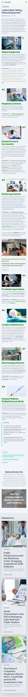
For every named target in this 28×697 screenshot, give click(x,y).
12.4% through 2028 (19, 408)
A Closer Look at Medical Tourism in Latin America (14, 498)
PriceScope (14, 299)
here (3, 82)
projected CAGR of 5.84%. (8, 209)
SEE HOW (5, 269)
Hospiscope (14, 376)
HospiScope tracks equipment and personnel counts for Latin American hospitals (13, 455)
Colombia (14, 165)
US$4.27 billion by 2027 (11, 63)
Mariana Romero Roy (6, 15)
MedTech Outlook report (18, 212)
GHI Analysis (5, 6)
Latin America (5, 57)
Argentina (18, 163)
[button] (26, 2)
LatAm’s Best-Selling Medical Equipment (10, 459)
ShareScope (23, 25)
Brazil (21, 163)
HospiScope (14, 22)
